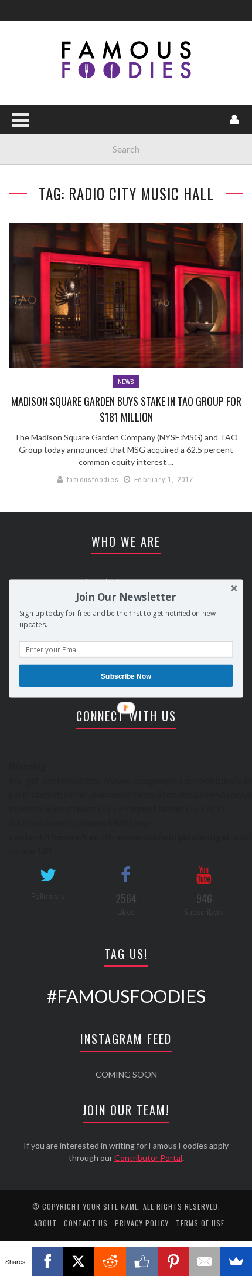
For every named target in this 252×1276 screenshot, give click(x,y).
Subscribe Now (126, 676)
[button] (126, 597)
